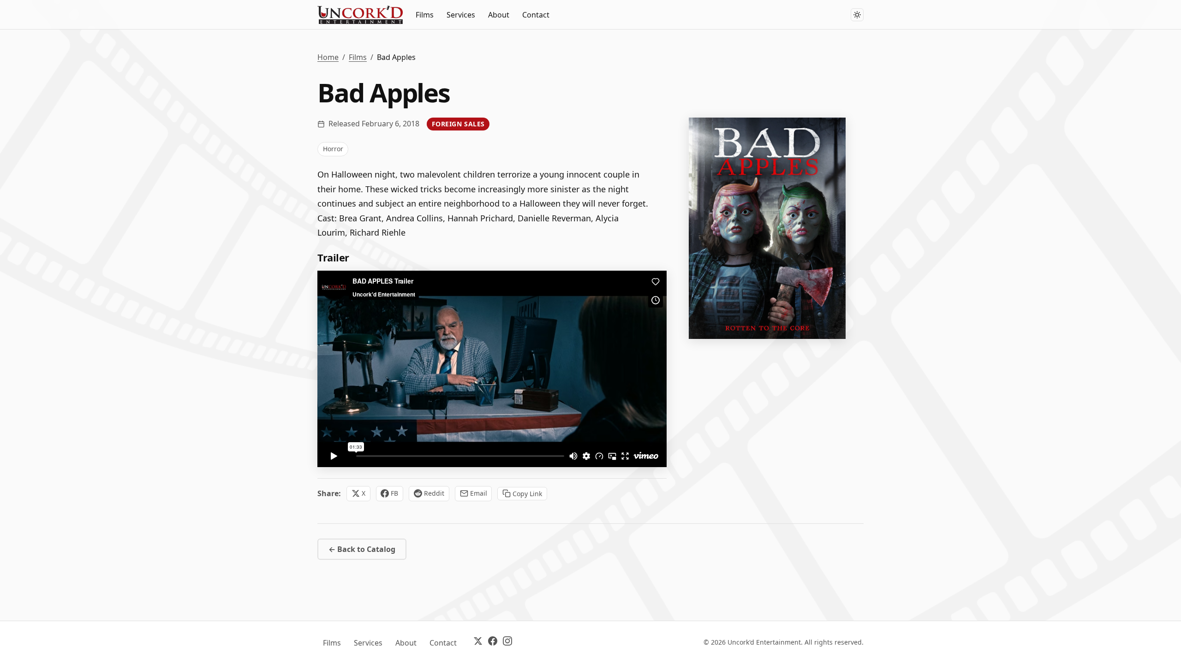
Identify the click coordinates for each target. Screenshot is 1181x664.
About (498, 15)
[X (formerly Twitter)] (478, 642)
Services (461, 15)
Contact (535, 15)
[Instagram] (507, 642)
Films (425, 15)
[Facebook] (492, 642)
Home (328, 57)
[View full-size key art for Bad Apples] (767, 228)
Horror (333, 148)
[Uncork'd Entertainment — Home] (360, 15)
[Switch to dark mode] (857, 14)
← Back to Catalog (361, 549)
